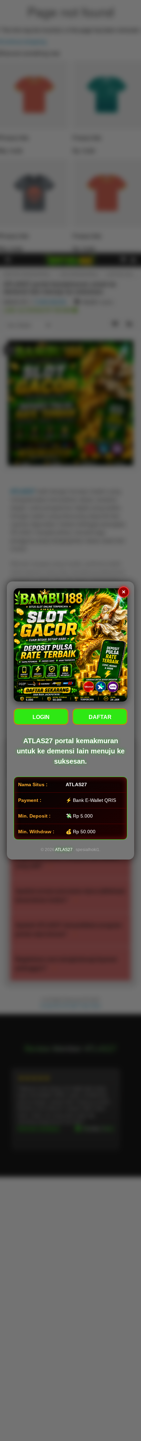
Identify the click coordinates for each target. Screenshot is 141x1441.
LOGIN (41, 717)
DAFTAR (100, 717)
